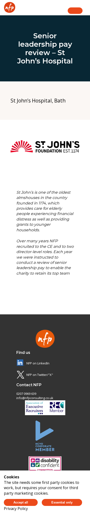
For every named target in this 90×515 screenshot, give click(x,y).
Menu (75, 11)
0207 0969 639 (26, 393)
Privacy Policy (16, 508)
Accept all (20, 502)
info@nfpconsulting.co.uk (34, 398)
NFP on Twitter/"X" (39, 375)
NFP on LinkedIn (37, 363)
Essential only (61, 502)
